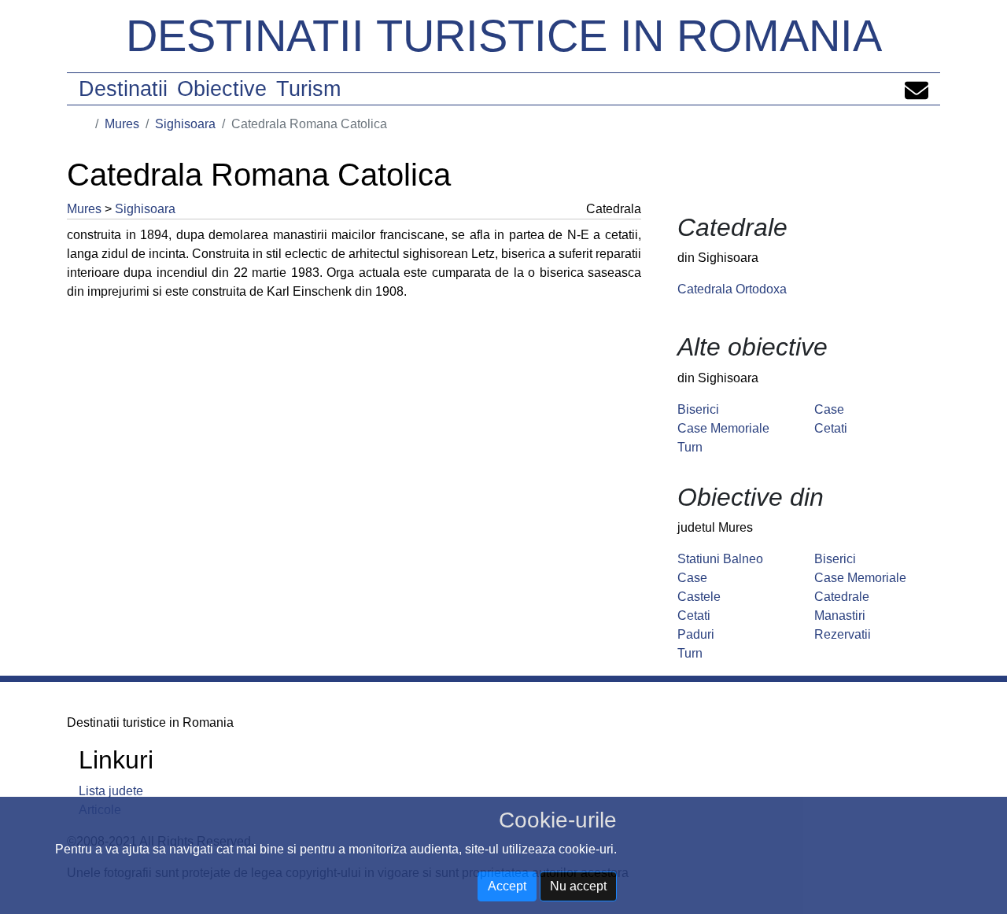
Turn (690, 447)
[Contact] (916, 89)
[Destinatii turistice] (84, 124)
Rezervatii (842, 634)
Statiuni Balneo (720, 559)
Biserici (698, 409)
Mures (122, 124)
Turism (308, 89)
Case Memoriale (723, 428)
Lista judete (111, 791)
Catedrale (841, 596)
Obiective (222, 89)
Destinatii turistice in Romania (504, 36)
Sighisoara (185, 124)
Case (829, 409)
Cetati (830, 428)
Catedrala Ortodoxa (732, 289)
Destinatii (123, 89)
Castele (699, 596)
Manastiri (839, 615)
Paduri (695, 634)
